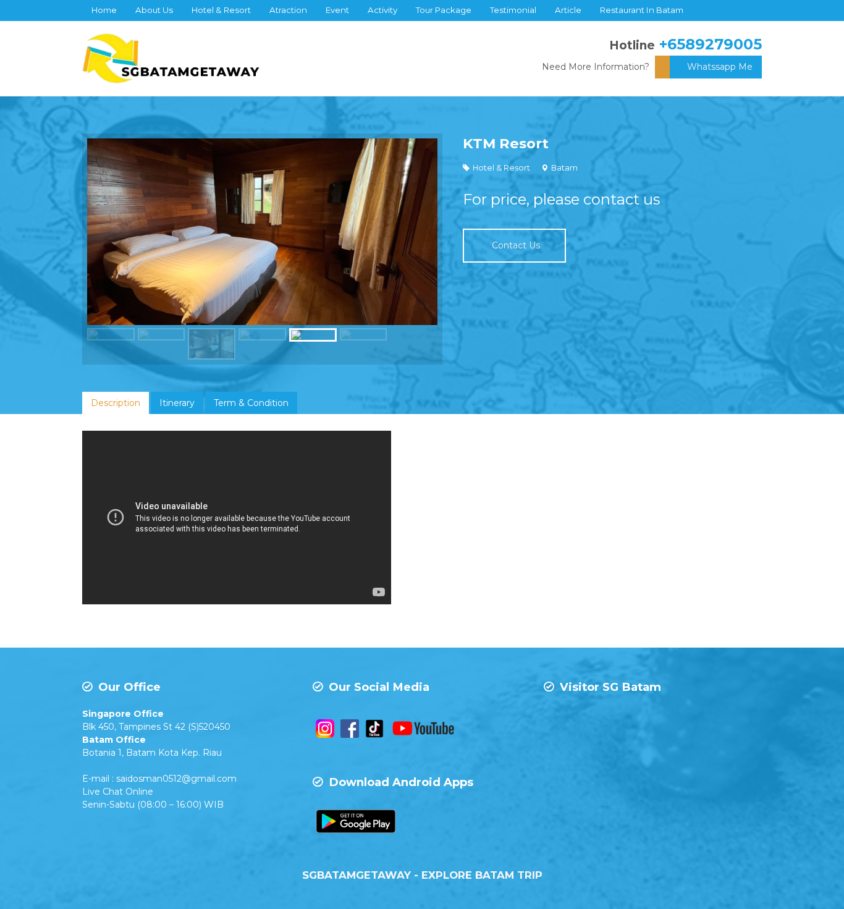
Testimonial (513, 10)
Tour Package (443, 10)
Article (568, 10)
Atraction (288, 10)
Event (337, 10)
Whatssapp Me (720, 66)
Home (104, 10)
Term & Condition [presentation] (251, 402)
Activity (382, 10)
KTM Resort (506, 143)
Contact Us (516, 245)
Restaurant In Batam (641, 10)
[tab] (115, 403)
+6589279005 (710, 44)
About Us (154, 10)
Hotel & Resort (221, 10)
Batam (564, 167)
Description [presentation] (115, 402)
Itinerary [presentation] (177, 402)
